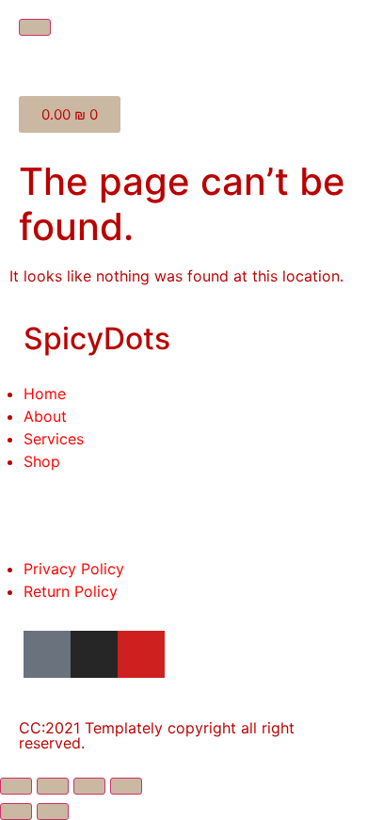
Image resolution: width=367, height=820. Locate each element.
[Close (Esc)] (16, 786)
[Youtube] (141, 654)
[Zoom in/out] (126, 786)
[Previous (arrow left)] (16, 811)
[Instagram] (94, 654)
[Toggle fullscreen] (89, 786)
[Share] (53, 786)
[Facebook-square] (47, 654)
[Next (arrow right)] (53, 811)
